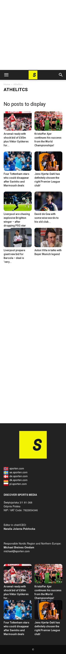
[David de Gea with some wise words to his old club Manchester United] (48, 201)
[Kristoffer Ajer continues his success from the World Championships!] (48, 121)
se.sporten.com (18, 472)
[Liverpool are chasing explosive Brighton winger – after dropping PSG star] (18, 201)
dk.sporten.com (18, 480)
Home (7, 84)
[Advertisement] (33, 35)
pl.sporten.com (18, 484)
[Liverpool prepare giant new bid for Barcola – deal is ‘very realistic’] (18, 237)
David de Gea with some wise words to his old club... (46, 218)
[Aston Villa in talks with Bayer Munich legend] (48, 237)
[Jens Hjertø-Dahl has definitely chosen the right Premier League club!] (48, 161)
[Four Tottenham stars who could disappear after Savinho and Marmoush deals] (18, 161)
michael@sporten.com (17, 551)
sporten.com (17, 468)
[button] (6, 75)
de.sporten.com (19, 476)
